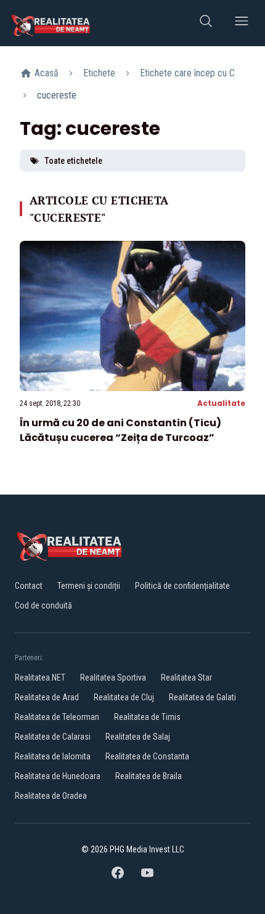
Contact (29, 586)
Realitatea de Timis (147, 717)
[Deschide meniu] (241, 23)
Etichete (99, 73)
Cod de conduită (43, 605)
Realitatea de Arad (47, 697)
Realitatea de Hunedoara (57, 776)
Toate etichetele (73, 161)
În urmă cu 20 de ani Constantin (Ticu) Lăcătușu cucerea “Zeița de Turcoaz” (120, 430)
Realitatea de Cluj (124, 697)
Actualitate (221, 403)
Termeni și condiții (88, 586)
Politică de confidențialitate (182, 586)
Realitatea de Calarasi (53, 737)
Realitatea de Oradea (51, 796)
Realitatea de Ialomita (53, 756)
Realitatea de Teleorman (57, 717)
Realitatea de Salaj (137, 737)
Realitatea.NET (40, 677)
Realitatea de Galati (202, 697)
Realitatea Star (186, 677)
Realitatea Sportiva (113, 677)
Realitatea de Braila (148, 776)
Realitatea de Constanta (147, 756)
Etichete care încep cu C (187, 73)
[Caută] (206, 23)
